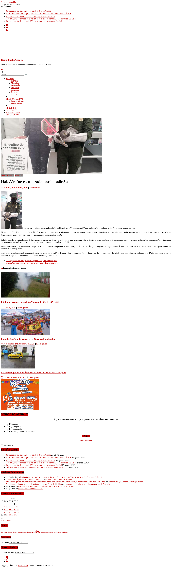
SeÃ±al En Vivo (12, 115)
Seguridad (15, 90)
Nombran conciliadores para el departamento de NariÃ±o (87, 484)
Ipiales (35, 531)
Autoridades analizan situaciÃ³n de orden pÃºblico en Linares (30, 16)
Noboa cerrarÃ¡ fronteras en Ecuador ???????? (24, 479)
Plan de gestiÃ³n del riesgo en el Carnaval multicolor (28, 339)
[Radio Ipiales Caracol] (2, 69)
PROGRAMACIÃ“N (15, 99)
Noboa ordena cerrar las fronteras (59, 479)
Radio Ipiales (35, 188)
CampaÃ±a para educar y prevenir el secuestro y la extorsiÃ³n (32, 263)
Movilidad (15, 88)
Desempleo (13, 424)
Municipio (15, 83)
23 (17, 512)
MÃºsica (56, 532)
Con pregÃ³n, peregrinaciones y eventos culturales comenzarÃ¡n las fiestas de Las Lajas (41, 19)
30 (17, 515)
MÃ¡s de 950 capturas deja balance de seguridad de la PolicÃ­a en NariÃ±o (36, 467)
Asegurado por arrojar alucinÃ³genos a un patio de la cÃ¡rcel (31, 261)
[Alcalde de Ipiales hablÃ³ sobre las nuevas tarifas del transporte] (18, 368)
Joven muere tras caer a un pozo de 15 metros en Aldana (28, 11)
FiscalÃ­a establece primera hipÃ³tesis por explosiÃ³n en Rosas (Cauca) (46, 486)
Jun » (9, 520)
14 (12, 509)
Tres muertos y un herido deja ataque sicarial (126, 482)
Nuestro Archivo (7, 552)
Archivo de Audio (13, 112)
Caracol (10, 532)
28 (12, 515)
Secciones (10, 79)
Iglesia (28, 532)
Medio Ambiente (7, 175)
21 (12, 512)
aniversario (4, 532)
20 (10, 512)
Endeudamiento (15, 429)
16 (17, 509)
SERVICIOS (11, 108)
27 (10, 515)
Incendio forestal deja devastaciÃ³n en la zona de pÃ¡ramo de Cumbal (34, 21)
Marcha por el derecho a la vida (30, 488)
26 (7, 515)
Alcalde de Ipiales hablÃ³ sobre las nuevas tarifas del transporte (33, 372)
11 (5, 509)
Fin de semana (17, 103)
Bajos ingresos (15, 426)
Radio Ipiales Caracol (12, 60)
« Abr (3, 520)
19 (7, 512)
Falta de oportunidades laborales (22, 431)
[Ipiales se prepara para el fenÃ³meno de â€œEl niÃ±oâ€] (25, 297)
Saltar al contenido (8, 2)
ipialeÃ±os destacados (47, 532)
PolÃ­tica (14, 81)
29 (15, 515)
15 (15, 509)
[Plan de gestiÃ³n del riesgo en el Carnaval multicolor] (25, 334)
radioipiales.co (63, 532)
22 (15, 512)
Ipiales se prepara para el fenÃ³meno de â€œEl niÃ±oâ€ (30, 302)
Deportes (14, 92)
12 (7, 509)
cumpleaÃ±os (22, 532)
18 (5, 512)
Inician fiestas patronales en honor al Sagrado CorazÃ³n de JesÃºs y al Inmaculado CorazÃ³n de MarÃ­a (61, 477)
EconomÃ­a (15, 85)
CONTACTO (11, 110)
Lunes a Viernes (17, 101)
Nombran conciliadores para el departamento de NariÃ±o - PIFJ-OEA (34, 484)
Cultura (14, 94)
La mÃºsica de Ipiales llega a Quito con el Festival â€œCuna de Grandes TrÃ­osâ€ (38, 13)
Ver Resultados (86, 440)
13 (10, 509)
